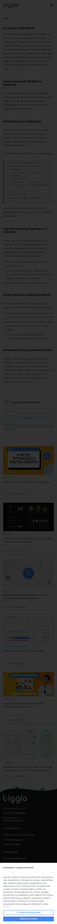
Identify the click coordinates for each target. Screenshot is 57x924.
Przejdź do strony (28, 919)
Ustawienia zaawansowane (28, 912)
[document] (28, 462)
